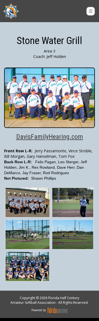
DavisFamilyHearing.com (49, 137)
